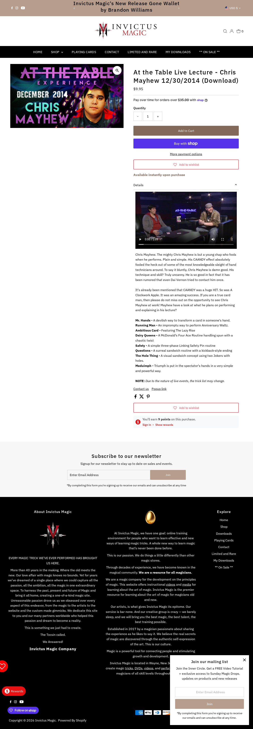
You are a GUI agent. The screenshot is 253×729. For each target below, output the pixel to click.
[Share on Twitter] (142, 397)
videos (170, 584)
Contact (112, 52)
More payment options (186, 154)
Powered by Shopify (72, 720)
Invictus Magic (45, 720)
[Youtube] (23, 8)
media (186, 584)
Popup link (159, 388)
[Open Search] (225, 31)
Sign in (147, 425)
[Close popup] (244, 659)
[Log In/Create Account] (231, 31)
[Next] (178, 8)
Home (37, 52)
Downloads (224, 533)
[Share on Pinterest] (148, 397)
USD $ (233, 8)
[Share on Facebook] (135, 397)
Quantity (139, 108)
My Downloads (178, 52)
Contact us (141, 388)
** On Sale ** (209, 52)
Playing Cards (84, 52)
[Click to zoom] (117, 70)
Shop (55, 52)
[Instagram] (16, 8)
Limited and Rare (142, 52)
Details (138, 185)
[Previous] (74, 8)
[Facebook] (12, 8)
